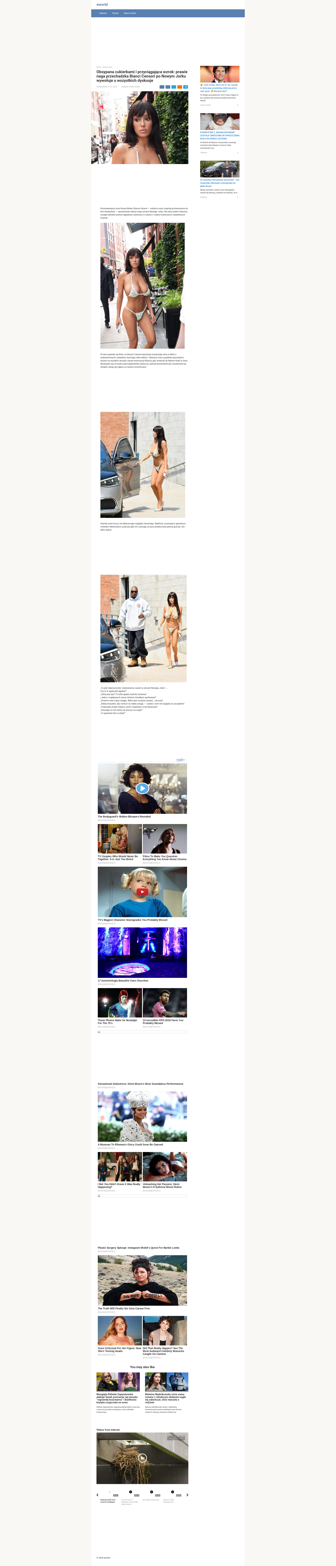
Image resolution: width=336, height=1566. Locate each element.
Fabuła (115, 13)
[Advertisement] (168, 39)
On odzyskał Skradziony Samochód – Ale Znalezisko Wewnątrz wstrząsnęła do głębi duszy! (219, 183)
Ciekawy (103, 13)
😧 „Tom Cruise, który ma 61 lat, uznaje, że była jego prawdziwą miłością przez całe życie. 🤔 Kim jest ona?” (219, 88)
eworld (102, 4)
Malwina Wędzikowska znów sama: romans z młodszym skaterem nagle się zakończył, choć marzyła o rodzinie (165, 1398)
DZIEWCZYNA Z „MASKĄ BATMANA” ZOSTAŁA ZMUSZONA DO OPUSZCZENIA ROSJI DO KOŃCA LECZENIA (220, 135)
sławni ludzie (130, 13)
